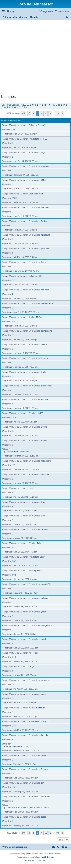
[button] (23, 113)
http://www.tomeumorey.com (15, 746)
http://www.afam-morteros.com (16, 451)
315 (14, 657)
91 (13, 547)
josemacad (46, 248)
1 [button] (33, 113)
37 (13, 280)
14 (13, 773)
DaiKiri (44, 372)
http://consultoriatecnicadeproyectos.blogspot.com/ (25, 807)
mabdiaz (45, 207)
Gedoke (44, 735)
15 (13, 787)
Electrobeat (46, 386)
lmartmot (45, 166)
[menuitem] (10, 11)
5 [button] (50, 113)
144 (14, 417)
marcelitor (45, 796)
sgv (42, 783)
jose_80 (43, 139)
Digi (42, 152)
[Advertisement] (35, 57)
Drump (44, 427)
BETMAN (40, 708)
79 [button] (57, 113)
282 (14, 561)
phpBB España (47, 857)
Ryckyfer (42, 125)
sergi (43, 639)
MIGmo (39, 317)
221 (14, 143)
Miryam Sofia (47, 303)
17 (13, 465)
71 (13, 712)
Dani (43, 502)
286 (14, 726)
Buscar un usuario (10, 105)
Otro (26, 107)
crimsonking (46, 331)
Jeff (31, 488)
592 (14, 575)
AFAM (44, 440)
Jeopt (42, 557)
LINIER (40, 413)
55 (13, 321)
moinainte (45, 680)
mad (41, 194)
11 (13, 335)
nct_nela (45, 290)
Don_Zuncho (47, 625)
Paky (43, 262)
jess (43, 516)
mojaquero (46, 461)
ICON (40, 276)
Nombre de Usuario (11, 120)
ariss (43, 694)
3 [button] (41, 113)
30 (13, 129)
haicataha (45, 235)
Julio (36, 653)
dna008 (44, 529)
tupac (43, 817)
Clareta (44, 358)
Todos (23, 105)
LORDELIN (46, 474)
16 (13, 684)
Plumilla (44, 399)
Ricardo (44, 769)
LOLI (43, 180)
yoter (43, 612)
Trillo (39, 543)
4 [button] (46, 113)
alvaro (44, 344)
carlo (43, 755)
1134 (14, 198)
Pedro (44, 221)
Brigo (32, 666)
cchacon (45, 598)
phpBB (27, 854)
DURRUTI (44, 721)
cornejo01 (45, 584)
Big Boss (38, 570)
